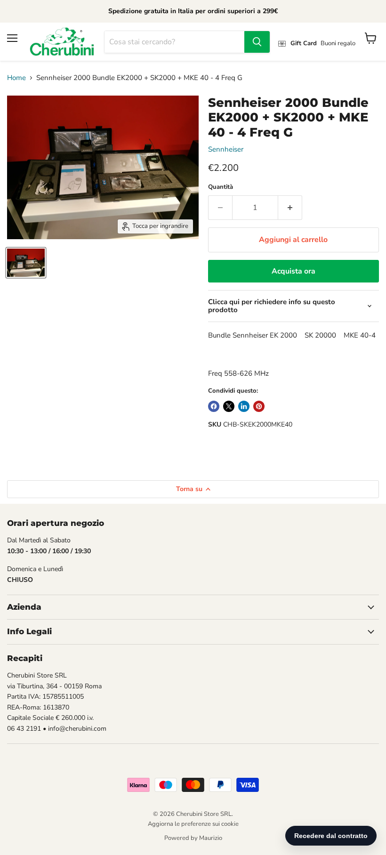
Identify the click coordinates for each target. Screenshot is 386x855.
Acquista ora (293, 271)
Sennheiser (225, 149)
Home (16, 78)
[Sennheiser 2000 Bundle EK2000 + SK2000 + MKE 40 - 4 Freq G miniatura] (26, 263)
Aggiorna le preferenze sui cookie (193, 824)
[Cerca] (257, 42)
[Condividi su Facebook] (213, 406)
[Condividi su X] (228, 406)
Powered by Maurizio (193, 838)
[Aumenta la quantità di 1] (290, 207)
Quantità (220, 187)
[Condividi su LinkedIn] (243, 406)
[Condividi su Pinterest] (259, 406)
